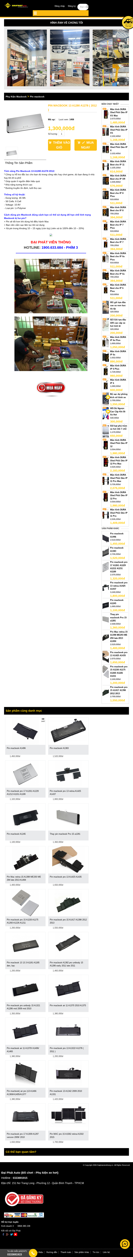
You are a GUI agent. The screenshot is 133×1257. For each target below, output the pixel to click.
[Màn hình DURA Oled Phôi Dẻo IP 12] (106, 445)
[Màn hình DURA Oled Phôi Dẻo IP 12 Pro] (106, 497)
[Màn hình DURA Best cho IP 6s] (106, 275)
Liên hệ (106, 1252)
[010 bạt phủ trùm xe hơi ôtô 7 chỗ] (106, 430)
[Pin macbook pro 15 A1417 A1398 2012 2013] (106, 692)
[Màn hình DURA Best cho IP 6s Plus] (106, 258)
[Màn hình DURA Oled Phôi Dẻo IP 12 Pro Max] (106, 462)
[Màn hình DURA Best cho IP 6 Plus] (106, 290)
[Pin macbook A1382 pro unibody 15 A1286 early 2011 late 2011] (68, 945)
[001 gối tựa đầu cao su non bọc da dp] (106, 307)
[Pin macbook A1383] (106, 552)
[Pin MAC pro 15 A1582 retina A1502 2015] (68, 1115)
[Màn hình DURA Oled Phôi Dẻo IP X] (106, 149)
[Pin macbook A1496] (106, 538)
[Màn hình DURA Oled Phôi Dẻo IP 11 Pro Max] (106, 479)
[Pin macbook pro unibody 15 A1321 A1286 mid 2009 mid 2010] (25, 988)
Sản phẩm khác (81, 1252)
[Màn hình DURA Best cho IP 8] (106, 212)
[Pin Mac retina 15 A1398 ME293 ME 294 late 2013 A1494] (106, 636)
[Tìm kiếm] (87, 6)
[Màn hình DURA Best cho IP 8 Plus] (106, 195)
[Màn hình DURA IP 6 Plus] (106, 370)
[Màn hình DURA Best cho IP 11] (106, 166)
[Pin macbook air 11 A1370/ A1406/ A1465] (25, 1031)
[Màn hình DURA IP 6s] (106, 356)
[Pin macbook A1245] (106, 605)
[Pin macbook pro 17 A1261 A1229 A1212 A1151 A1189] (106, 567)
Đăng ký (72, 6)
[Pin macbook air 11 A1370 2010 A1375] (68, 988)
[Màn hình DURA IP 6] (106, 385)
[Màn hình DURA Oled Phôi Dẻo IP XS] (106, 131)
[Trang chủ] (16, 6)
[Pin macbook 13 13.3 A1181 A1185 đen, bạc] (25, 945)
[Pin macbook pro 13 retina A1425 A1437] (106, 587)
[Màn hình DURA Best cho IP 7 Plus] (106, 226)
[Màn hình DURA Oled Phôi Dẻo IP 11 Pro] (106, 514)
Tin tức (96, 1252)
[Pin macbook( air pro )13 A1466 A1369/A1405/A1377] (25, 1074)
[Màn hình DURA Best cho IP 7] (106, 244)
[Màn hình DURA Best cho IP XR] (106, 180)
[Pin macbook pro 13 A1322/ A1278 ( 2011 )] (68, 1031)
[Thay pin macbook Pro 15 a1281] (106, 619)
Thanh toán (65, 1252)
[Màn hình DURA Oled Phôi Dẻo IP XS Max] (106, 114)
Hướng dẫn (51, 1252)
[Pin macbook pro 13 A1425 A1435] (106, 657)
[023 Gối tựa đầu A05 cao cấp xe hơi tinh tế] (106, 324)
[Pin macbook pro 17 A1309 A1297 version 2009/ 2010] (25, 1117)
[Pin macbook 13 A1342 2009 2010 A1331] (68, 1074)
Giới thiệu (38, 1252)
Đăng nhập (60, 6)
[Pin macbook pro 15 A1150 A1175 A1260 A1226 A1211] (106, 671)
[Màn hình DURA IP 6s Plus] (106, 342)
